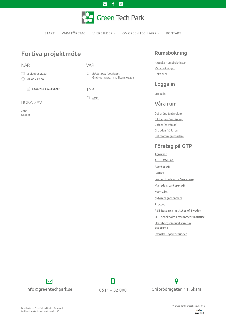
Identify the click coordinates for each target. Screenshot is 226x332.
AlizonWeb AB (164, 160)
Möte (95, 98)
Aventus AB (162, 166)
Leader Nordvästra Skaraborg (174, 179)
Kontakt (173, 33)
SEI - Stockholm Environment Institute (180, 217)
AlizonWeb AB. (53, 311)
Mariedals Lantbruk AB (170, 185)
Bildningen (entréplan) (106, 73)
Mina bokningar (165, 68)
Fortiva (159, 173)
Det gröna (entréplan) (168, 113)
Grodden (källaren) (167, 130)
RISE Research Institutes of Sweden (178, 210)
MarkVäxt (161, 191)
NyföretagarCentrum (168, 198)
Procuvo (160, 204)
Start (50, 33)
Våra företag (73, 33)
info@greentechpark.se (49, 289)
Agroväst (161, 154)
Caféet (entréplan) (166, 124)
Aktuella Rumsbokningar (170, 62)
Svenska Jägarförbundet (171, 234)
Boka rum (161, 74)
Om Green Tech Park (139, 33)
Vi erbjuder (102, 33)
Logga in (160, 93)
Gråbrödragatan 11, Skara (176, 289)
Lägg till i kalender (45, 89)
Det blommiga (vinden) (169, 136)
